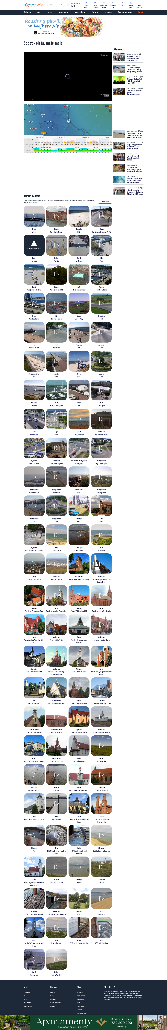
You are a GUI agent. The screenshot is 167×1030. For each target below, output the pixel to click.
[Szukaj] (62, 5)
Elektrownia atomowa (125, 12)
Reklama (52, 1006)
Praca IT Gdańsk (81, 1006)
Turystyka (95, 12)
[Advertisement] (68, 178)
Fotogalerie (108, 12)
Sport (39, 12)
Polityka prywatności (55, 1003)
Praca (78, 1003)
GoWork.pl (79, 1010)
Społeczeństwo (63, 12)
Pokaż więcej (105, 201)
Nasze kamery (80, 999)
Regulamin (52, 999)
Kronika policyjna (80, 12)
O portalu (52, 992)
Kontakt (140, 12)
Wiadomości (27, 12)
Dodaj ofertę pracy (81, 1013)
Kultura (49, 12)
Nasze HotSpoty (81, 996)
